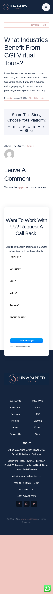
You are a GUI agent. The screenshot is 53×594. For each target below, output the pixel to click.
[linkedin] (34, 504)
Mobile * (13, 293)
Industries (15, 407)
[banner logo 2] (15, 5)
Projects (15, 421)
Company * (14, 305)
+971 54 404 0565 (26, 496)
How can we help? (17, 317)
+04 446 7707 (26, 489)
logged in (22, 187)
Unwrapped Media (28, 519)
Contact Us (15, 434)
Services (15, 414)
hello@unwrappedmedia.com (26, 476)
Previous (34, 25)
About (15, 427)
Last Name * (15, 269)
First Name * (15, 257)
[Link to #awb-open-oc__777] (46, 7)
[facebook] (19, 504)
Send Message (26, 340)
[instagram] (27, 504)
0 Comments (39, 98)
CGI (30, 98)
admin (9, 98)
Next (44, 25)
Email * (13, 281)
